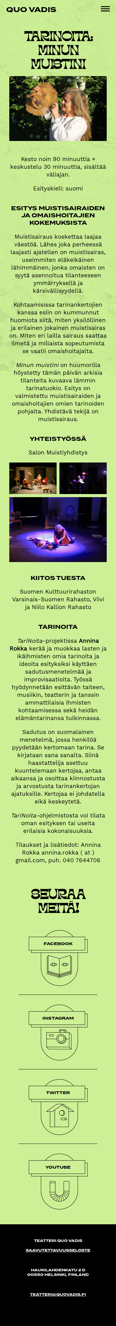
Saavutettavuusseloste (58, 1250)
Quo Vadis (31, 9)
